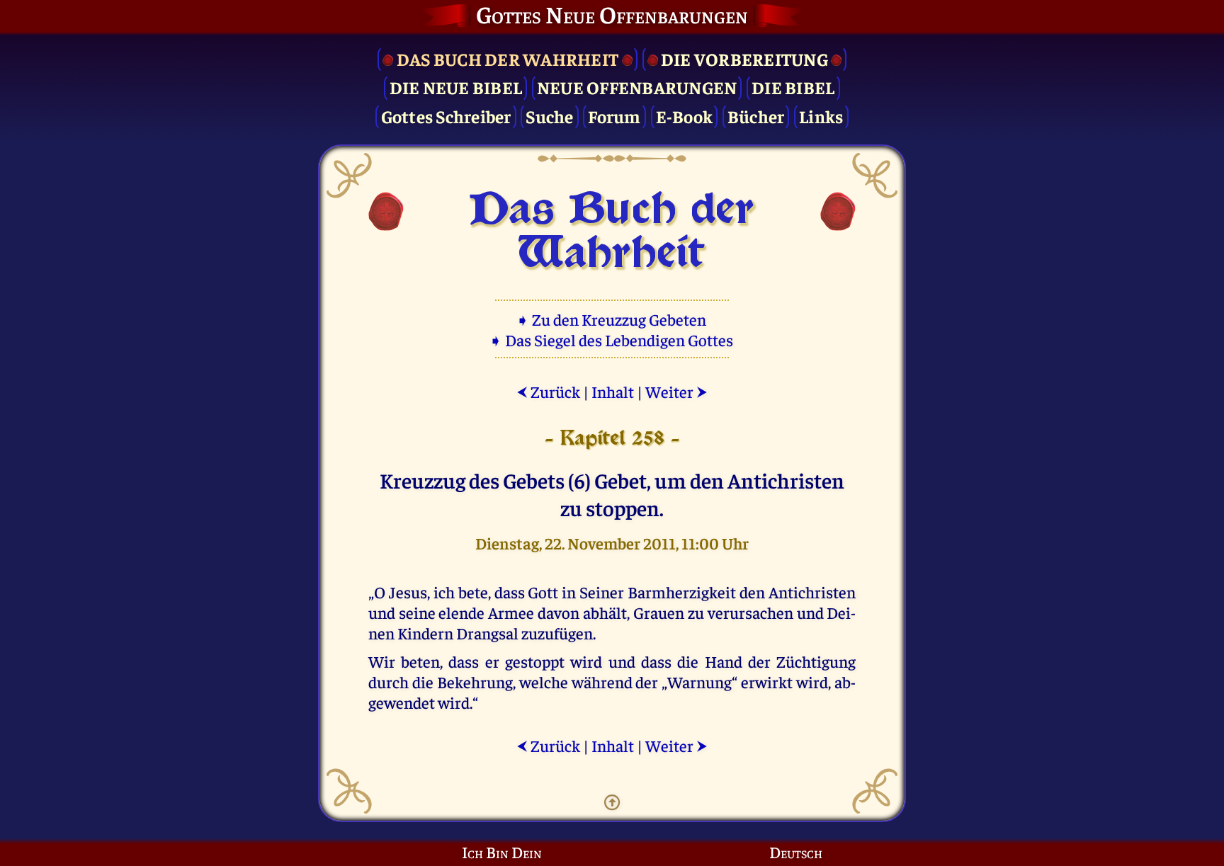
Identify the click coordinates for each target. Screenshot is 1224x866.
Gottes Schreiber (446, 116)
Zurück (548, 391)
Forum (614, 116)
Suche (549, 116)
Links (821, 116)
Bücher (756, 116)
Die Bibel (793, 87)
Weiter (676, 391)
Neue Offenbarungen (637, 87)
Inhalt (612, 391)
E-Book (684, 116)
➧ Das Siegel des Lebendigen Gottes (612, 339)
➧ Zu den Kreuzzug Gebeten (612, 319)
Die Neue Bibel (456, 87)
